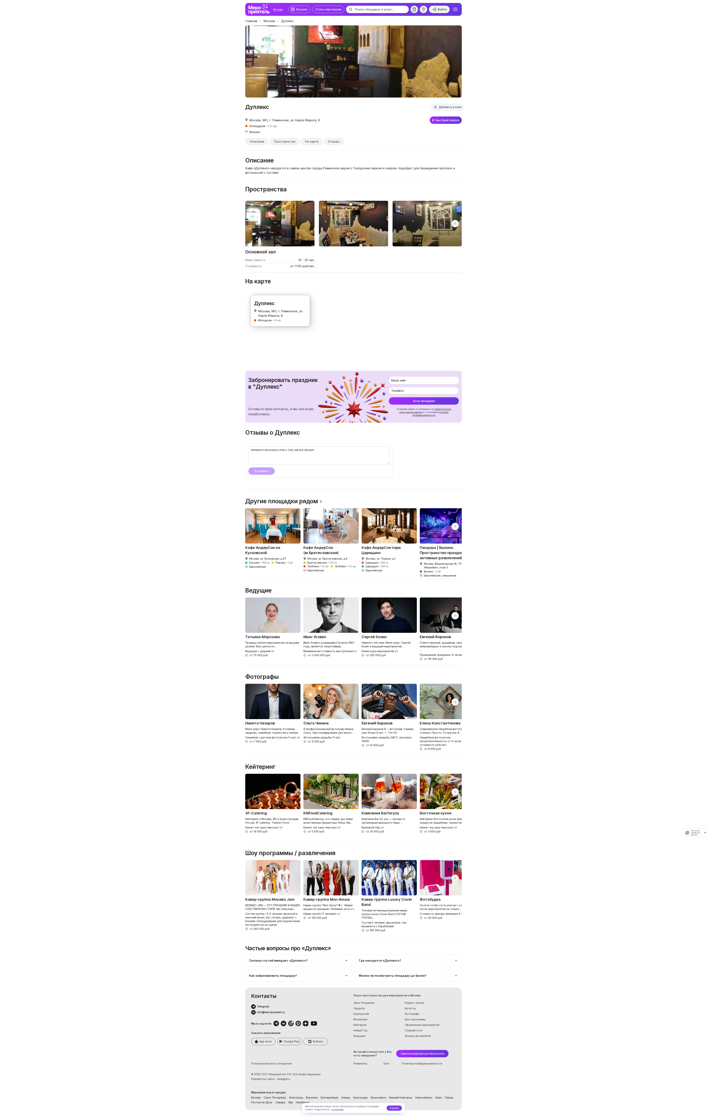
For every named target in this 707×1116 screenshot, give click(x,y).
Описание (257, 141)
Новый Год (360, 1030)
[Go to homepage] (260, 9)
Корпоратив (361, 1013)
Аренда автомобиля (418, 1035)
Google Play (292, 1041)
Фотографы (412, 1013)
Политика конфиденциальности (422, 1063)
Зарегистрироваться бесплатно (422, 1053)
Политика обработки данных (695, 833)
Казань (346, 1097)
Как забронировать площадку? (273, 975)
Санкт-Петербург (275, 1097)
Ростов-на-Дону (261, 1102)
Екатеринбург (330, 1097)
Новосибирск (423, 1097)
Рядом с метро (414, 1002)
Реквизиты (360, 1063)
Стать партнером (328, 9)
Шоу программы (415, 1019)
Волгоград (296, 1097)
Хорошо (394, 1108)
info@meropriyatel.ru (271, 1012)
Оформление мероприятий (422, 1024)
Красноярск (378, 1097)
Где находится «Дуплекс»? (380, 960)
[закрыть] (705, 832)
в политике (338, 1109)
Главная (251, 21)
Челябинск (302, 1102)
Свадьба (359, 1008)
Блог (387, 1063)
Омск (438, 1097)
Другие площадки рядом (281, 501)
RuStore (318, 1041)
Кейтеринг (360, 1024)
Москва (278, 9)
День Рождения (364, 1002)
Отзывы (334, 141)
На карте (311, 141)
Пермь (449, 1097)
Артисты (410, 1008)
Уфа (290, 1102)
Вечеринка (360, 1019)
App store (265, 1041)
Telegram (263, 1006)
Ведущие (359, 1035)
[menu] (455, 9)
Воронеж (312, 1097)
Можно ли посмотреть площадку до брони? (392, 975)
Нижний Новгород (400, 1097)
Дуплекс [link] (287, 21)
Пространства (284, 141)
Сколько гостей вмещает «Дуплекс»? (278, 960)
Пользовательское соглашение (271, 1063)
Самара (280, 1102)
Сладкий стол (413, 1030)
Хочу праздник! (424, 401)
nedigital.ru (283, 1078)
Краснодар (360, 1097)
